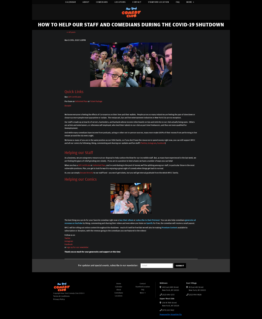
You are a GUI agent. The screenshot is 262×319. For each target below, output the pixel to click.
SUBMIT (180, 265)
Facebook (161, 143)
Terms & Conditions (61, 296)
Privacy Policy (59, 299)
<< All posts (71, 32)
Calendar (70, 2)
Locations (120, 2)
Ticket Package (96, 101)
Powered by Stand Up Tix (171, 314)
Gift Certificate (84, 165)
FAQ (178, 2)
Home (118, 284)
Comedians (102, 2)
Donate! (68, 106)
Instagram (152, 143)
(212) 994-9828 (195, 295)
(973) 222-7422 (168, 310)
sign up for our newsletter (78, 247)
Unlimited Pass (81, 101)
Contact (136, 2)
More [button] (189, 2)
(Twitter (143, 143)
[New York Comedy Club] (131, 12)
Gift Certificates (74, 97)
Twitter (68, 238)
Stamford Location (158, 2)
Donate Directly (86, 173)
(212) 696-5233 (168, 295)
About (86, 2)
